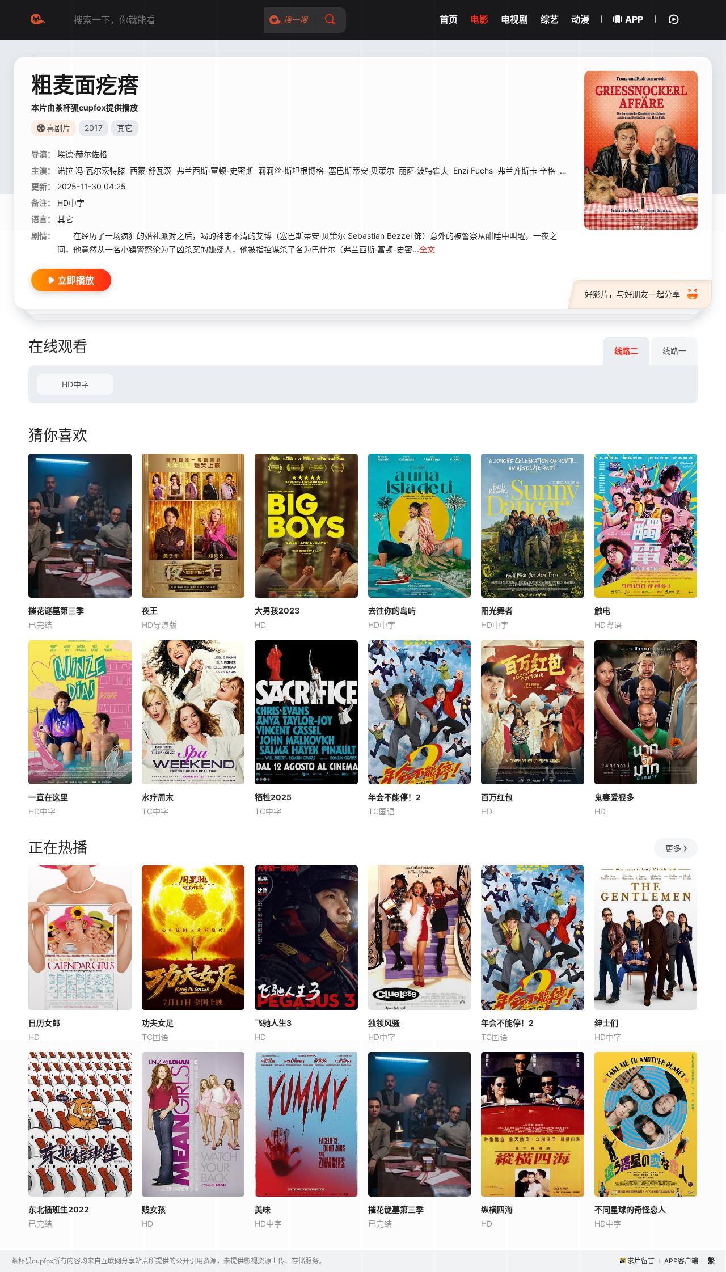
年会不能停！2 (394, 797)
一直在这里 (48, 797)
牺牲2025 (273, 797)
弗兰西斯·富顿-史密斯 (215, 170)
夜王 (150, 610)
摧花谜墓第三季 (56, 610)
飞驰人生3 (273, 1023)
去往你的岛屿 (392, 610)
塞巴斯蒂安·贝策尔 (361, 170)
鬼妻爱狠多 (614, 797)
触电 (602, 610)
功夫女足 (158, 1023)
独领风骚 (384, 1023)
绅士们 (606, 1023)
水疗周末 (158, 797)
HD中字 (75, 384)
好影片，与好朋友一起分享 (632, 294)
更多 (673, 848)
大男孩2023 (277, 610)
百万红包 (497, 797)
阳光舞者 (497, 610)
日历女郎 (44, 1023)
